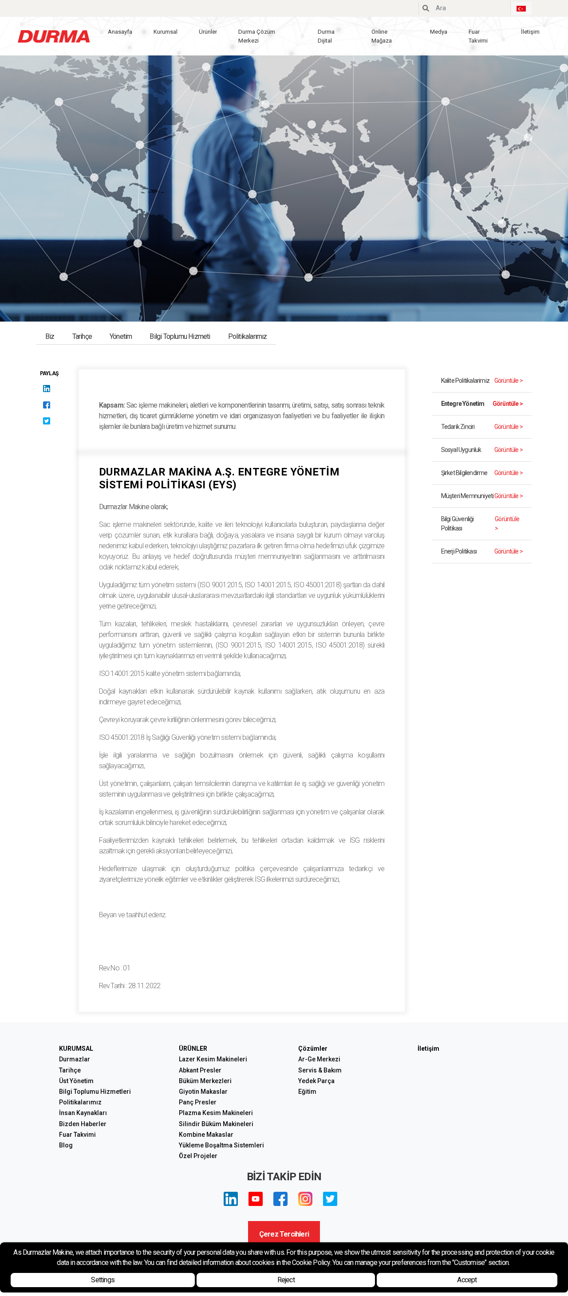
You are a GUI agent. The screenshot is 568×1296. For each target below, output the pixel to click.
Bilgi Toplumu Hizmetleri (95, 1091)
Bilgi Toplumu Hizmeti (180, 336)
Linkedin (231, 1199)
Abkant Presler (200, 1070)
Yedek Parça (316, 1080)
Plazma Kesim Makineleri (216, 1112)
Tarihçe (82, 336)
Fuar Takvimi (478, 36)
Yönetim (121, 336)
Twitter (330, 1199)
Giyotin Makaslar (203, 1091)
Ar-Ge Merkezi (319, 1059)
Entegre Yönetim (482, 403)
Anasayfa (120, 31)
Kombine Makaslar (206, 1134)
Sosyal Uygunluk (482, 449)
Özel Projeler (198, 1155)
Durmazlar (74, 1059)
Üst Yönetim (76, 1080)
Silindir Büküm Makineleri (216, 1123)
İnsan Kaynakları (83, 1112)
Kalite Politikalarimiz (482, 380)
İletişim (530, 31)
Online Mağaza (381, 36)
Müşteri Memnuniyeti (482, 495)
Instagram (305, 1199)
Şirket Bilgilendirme (482, 472)
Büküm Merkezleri (205, 1080)
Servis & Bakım (320, 1070)
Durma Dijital (326, 36)
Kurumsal (166, 31)
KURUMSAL (76, 1048)
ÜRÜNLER (193, 1048)
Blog (66, 1145)
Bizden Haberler (82, 1123)
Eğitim (307, 1091)
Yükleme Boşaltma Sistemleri (221, 1145)
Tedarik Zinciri (482, 426)
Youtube (255, 1199)
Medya (438, 31)
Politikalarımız (247, 336)
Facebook (280, 1199)
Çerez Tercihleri (284, 1234)
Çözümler (312, 1048)
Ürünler (208, 31)
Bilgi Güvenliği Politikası (480, 523)
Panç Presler (198, 1102)
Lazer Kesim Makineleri (213, 1059)
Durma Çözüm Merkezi (256, 36)
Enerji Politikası (482, 551)
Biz (50, 336)
